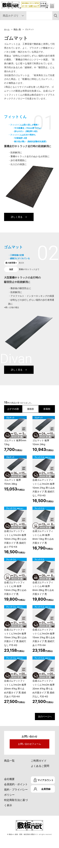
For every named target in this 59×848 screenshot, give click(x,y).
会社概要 (9, 779)
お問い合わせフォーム (29, 743)
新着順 (46, 408)
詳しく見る (16, 216)
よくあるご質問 (40, 765)
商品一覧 (17, 29)
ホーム (7, 29)
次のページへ (45, 716)
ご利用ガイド (39, 760)
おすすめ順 (13, 408)
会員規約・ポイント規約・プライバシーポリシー (16, 789)
